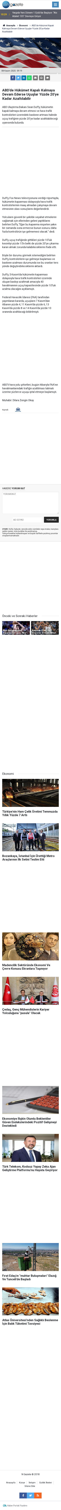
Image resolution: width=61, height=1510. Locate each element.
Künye (22, 1482)
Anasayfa (10, 1482)
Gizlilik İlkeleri (45, 1482)
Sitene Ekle (30, 1486)
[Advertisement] (30, 162)
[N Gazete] (12, 4)
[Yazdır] (41, 77)
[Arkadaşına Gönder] (35, 77)
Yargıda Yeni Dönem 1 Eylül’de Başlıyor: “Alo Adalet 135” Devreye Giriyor (34, 14)
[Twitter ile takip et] (30, 1495)
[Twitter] (18, 77)
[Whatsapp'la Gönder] (29, 77)
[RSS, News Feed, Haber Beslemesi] (38, 1495)
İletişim (32, 1482)
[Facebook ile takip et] (23, 1495)
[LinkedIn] (23, 77)
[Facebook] (13, 77)
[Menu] (55, 4)
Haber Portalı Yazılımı (17, 1505)
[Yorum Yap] (47, 77)
